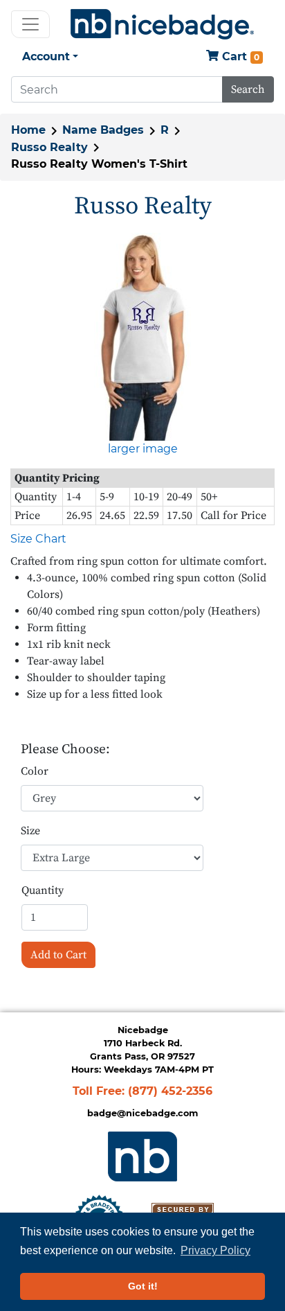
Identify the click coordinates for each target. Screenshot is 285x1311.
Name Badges (103, 130)
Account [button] (46, 56)
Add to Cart (58, 955)
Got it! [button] (143, 1286)
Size (30, 831)
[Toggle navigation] (30, 24)
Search (248, 89)
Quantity (42, 890)
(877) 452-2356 (170, 1091)
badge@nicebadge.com (142, 1113)
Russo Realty (49, 147)
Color (34, 771)
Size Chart (38, 538)
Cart (239, 56)
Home (28, 130)
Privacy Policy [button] (215, 1250)
